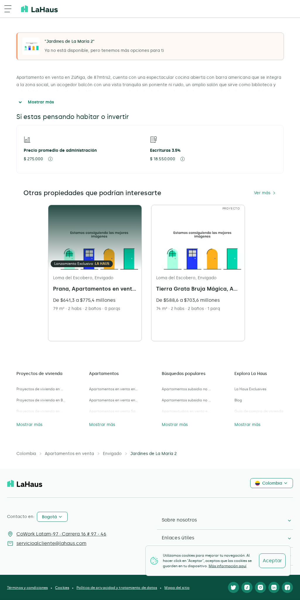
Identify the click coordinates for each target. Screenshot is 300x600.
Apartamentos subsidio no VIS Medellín (186, 400)
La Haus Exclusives (250, 389)
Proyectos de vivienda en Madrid (41, 411)
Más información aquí (227, 566)
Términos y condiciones (27, 588)
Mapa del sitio (176, 588)
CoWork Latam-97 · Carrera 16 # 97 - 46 (61, 534)
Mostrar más (41, 102)
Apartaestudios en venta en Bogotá (186, 411)
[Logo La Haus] (39, 8)
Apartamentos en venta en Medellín (113, 400)
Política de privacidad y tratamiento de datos (116, 588)
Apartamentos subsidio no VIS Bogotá (186, 389)
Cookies (62, 588)
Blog (238, 400)
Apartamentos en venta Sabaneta (113, 411)
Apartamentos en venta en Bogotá (113, 389)
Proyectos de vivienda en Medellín (41, 389)
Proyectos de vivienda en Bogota (41, 400)
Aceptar (272, 560)
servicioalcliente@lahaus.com (51, 543)
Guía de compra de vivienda (258, 411)
